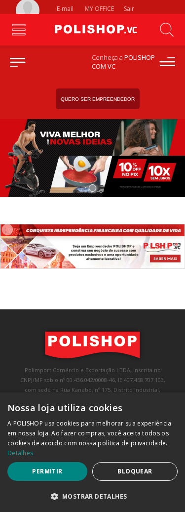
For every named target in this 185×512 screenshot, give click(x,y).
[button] (92, 496)
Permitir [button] (47, 471)
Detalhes (20, 453)
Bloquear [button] (134, 471)
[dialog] (92, 452)
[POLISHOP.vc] (92, 29)
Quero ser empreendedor (98, 99)
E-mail (64, 8)
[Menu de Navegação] (18, 29)
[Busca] (166, 29)
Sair (130, 8)
